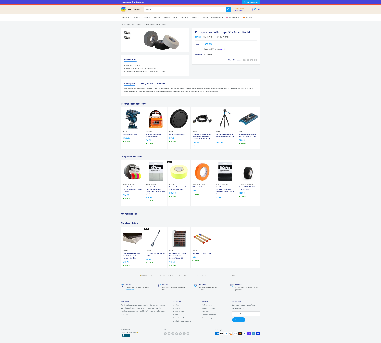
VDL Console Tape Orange (200, 187)
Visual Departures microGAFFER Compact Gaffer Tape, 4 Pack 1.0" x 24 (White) (155, 190)
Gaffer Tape (130, 24)
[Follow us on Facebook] (165, 333)
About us (176, 305)
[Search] (228, 9)
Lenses (135, 17)
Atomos (194, 131)
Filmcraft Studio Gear (246, 184)
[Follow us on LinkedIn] (188, 333)
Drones (194, 17)
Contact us (176, 308)
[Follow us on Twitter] (169, 333)
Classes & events (179, 318)
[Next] (260, 128)
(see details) (130, 290)
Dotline (138, 24)
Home (123, 24)
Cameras (124, 17)
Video (146, 17)
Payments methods (209, 308)
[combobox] (185, 9)
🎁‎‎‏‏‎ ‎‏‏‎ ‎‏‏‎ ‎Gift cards (247, 17)
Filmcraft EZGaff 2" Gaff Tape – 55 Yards (247, 188)
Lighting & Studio (169, 17)
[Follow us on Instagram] (172, 333)
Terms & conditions (209, 315)
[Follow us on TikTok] (184, 333)
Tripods (183, 17)
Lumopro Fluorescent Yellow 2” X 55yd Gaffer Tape (178, 188)
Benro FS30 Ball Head (130, 134)
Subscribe (238, 320)
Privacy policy (207, 318)
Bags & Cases (216, 17)
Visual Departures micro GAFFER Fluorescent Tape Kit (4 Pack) (132, 189)
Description (129, 83)
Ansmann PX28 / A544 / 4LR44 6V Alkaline (154, 135)
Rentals (175, 315)
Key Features (130, 59)
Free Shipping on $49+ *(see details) (132, 2)
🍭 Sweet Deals (231, 17)
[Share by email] (255, 59)
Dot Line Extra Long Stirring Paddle (155, 255)
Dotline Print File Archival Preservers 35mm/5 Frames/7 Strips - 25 (177, 256)
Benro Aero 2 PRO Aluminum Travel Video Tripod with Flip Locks (225, 136)
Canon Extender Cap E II (177, 134)
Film (204, 17)
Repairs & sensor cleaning (182, 321)
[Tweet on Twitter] (251, 59)
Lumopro (172, 184)
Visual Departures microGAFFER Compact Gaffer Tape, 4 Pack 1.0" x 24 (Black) (225, 190)
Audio (155, 17)
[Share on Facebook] (244, 59)
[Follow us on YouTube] (180, 333)
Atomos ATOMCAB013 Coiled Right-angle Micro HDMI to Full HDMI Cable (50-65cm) (201, 136)
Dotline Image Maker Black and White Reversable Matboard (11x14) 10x (131, 256)
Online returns (207, 305)
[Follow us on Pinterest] (176, 333)
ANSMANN (149, 131)
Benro (125, 131)
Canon (171, 131)
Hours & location (178, 311)
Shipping (205, 311)
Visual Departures (129, 184)
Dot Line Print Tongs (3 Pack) (201, 253)
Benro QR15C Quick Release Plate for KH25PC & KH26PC (248, 135)
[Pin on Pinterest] (248, 59)
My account (239, 10)
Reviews (161, 83)
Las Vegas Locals (252, 2)
